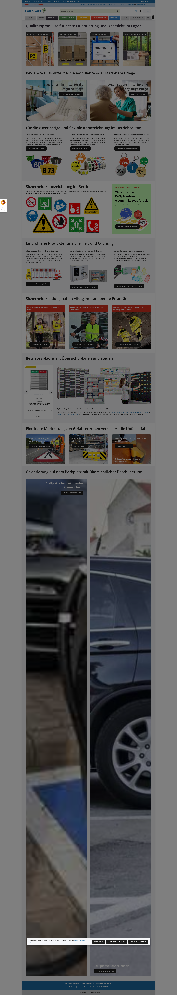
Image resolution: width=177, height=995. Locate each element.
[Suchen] (118, 11)
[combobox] (88, 11)
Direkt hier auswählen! (138, 94)
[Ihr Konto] (140, 11)
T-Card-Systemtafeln (72, 414)
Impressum (40, 943)
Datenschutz (33, 943)
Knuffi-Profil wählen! (123, 446)
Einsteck (59, 414)
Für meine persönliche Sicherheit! (128, 344)
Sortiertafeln (124, 412)
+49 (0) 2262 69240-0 (117, 5)
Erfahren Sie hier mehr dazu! (72, 492)
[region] (38, 392)
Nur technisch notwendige (116, 942)
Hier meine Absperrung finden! (38, 284)
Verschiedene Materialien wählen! (127, 148)
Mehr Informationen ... (80, 940)
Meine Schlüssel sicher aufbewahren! (84, 287)
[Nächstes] (153, 17)
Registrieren (141, 5)
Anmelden (130, 5)
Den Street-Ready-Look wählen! (84, 344)
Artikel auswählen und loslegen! (127, 226)
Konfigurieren (98, 942)
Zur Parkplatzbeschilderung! (105, 971)
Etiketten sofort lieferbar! (80, 148)
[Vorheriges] (26, 392)
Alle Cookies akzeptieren (138, 942)
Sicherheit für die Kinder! (39, 344)
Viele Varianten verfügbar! (36, 148)
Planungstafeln (115, 412)
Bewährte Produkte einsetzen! (41, 446)
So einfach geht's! (80, 446)
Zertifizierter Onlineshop (34, 1)
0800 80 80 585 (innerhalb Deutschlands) (93, 5)
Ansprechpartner (146, 1)
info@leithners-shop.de (36, 5)
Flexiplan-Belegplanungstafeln (138, 412)
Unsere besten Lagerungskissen (71, 94)
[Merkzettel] (136, 11)
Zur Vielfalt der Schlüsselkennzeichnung (129, 286)
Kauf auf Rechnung (53, 1)
